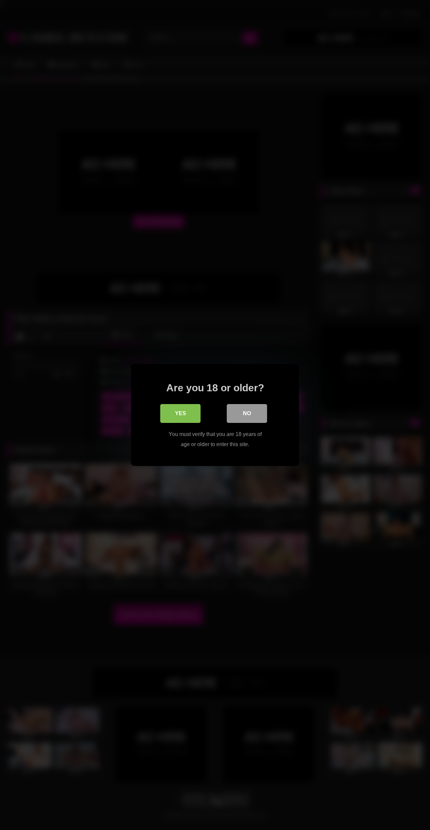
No (247, 413)
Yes (180, 413)
